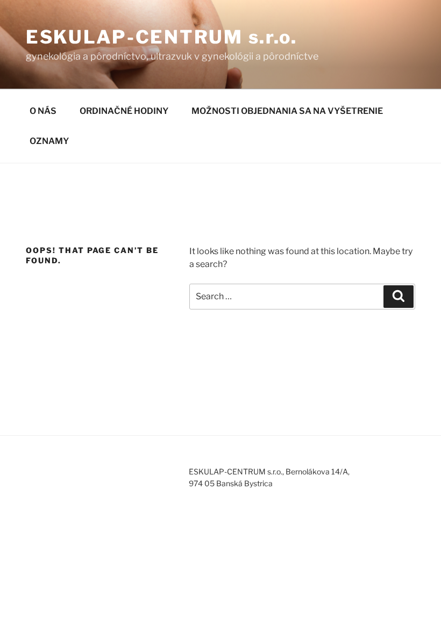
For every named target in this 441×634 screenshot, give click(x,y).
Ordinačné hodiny (124, 111)
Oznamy (49, 141)
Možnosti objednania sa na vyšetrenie (287, 111)
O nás (43, 111)
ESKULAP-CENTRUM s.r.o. (161, 37)
